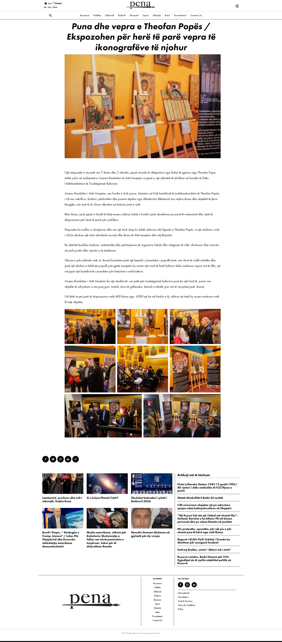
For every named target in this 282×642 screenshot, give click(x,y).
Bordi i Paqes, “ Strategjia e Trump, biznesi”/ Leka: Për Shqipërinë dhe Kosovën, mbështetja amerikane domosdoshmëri (60, 539)
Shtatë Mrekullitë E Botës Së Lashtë (200, 498)
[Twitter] (53, 459)
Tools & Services (185, 601)
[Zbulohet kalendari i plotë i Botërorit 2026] (151, 483)
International (183, 592)
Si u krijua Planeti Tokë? (102, 498)
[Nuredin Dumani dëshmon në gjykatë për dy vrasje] (151, 518)
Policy (180, 609)
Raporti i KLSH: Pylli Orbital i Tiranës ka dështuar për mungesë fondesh (203, 540)
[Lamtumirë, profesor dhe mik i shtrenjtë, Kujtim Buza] (62, 483)
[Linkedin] (68, 459)
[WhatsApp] (60, 459)
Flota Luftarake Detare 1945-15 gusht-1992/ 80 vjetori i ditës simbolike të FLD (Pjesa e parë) (207, 487)
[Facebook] (45, 459)
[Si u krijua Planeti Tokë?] (107, 483)
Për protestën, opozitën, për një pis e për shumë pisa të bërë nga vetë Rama (204, 530)
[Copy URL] (75, 459)
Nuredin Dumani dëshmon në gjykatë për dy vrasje (150, 534)
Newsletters (183, 597)
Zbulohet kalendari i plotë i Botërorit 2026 (149, 499)
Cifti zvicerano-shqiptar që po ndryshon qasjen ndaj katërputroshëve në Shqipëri (204, 506)
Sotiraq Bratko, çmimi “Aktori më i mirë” (204, 549)
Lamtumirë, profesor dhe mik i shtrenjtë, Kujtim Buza (62, 499)
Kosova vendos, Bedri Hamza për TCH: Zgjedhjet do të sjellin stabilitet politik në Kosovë (204, 560)
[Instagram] (187, 584)
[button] (51, 16)
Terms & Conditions (186, 605)
